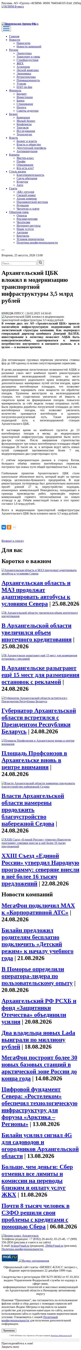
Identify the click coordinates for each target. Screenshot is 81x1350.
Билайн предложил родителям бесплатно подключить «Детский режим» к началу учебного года (37, 944)
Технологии (24, 134)
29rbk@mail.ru (54, 1245)
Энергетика (24, 53)
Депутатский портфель (31, 147)
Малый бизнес (26, 120)
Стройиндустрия (27, 60)
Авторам (22, 232)
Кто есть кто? (25, 168)
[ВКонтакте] (4, 527)
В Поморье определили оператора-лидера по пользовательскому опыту (37, 976)
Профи (21, 161)
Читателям (23, 222)
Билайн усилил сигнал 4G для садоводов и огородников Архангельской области (40, 1145)
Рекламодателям (27, 218)
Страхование (25, 104)
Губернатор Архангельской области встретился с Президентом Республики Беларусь (39, 721)
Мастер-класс (25, 158)
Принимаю (9, 1330)
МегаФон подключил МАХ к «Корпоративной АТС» (38, 909)
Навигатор (23, 43)
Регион (13, 49)
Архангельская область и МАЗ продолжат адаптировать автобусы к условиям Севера (36, 593)
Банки (20, 100)
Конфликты (24, 124)
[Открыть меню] (6, 29)
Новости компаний (29, 46)
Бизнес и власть (27, 141)
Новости (14, 39)
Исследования (26, 131)
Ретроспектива (26, 76)
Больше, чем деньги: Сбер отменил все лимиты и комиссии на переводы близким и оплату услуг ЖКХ (37, 1180)
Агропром (23, 66)
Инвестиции (25, 97)
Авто (20, 185)
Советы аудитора (27, 110)
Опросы (22, 215)
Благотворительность (30, 174)
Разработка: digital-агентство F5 (61, 1335)
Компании (23, 117)
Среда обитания (27, 178)
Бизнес (13, 114)
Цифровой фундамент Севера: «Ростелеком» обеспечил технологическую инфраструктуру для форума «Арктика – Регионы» (39, 1106)
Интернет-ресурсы (28, 225)
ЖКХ (20, 63)
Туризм (21, 83)
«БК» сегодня (25, 191)
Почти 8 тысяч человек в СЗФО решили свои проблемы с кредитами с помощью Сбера (36, 1216)
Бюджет (22, 93)
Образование (25, 164)
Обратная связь (19, 212)
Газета (13, 188)
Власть (13, 137)
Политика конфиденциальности (37, 242)
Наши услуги (25, 229)
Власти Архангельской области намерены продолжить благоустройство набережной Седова (33, 809)
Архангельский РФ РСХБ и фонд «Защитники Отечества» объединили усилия (39, 1011)
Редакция (23, 205)
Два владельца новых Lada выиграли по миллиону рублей (38, 1039)
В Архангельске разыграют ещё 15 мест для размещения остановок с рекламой (40, 674)
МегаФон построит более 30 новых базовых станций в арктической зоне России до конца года (39, 1068)
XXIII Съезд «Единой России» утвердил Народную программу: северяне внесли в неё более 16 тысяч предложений (40, 869)
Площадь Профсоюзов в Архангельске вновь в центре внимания (34, 760)
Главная (14, 36)
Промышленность (28, 80)
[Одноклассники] (9, 527)
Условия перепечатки (30, 239)
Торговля (22, 127)
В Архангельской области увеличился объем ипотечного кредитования (37, 632)
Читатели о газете (28, 208)
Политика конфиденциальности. (23, 1249)
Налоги (21, 107)
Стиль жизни (17, 171)
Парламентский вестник (32, 202)
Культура (22, 181)
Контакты (23, 235)
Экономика (24, 73)
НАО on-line (24, 87)
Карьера (14, 154)
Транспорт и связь (28, 56)
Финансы (15, 90)
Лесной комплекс (28, 70)
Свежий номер (26, 195)
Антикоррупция (27, 151)
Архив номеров (27, 198)
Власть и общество (29, 144)
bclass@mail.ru (20, 1245)
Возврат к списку (13, 540)
